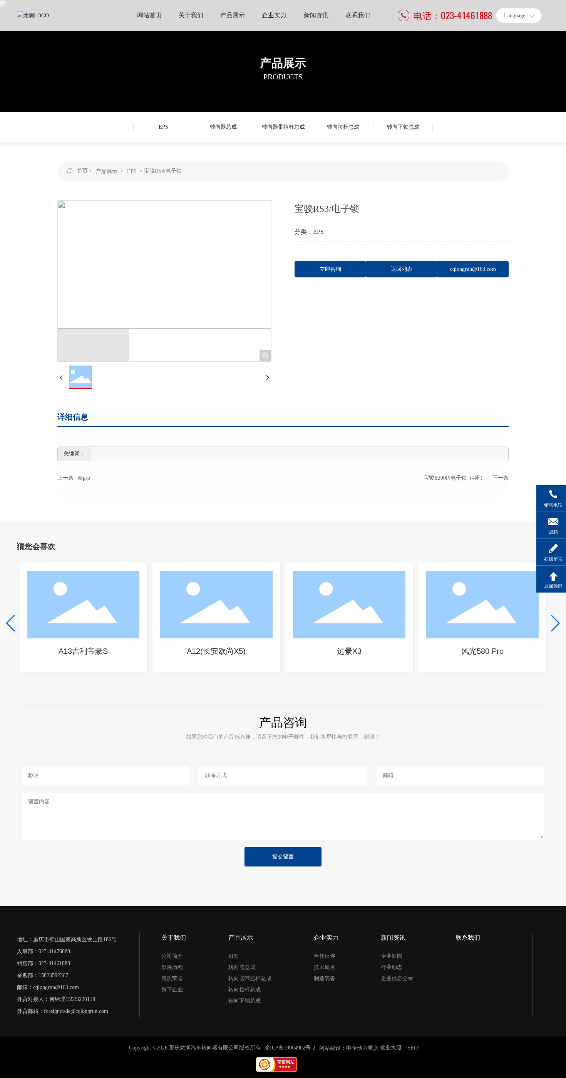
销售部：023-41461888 (43, 963)
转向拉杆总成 (343, 127)
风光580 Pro (482, 651)
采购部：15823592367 (42, 975)
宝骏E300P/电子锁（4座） (455, 478)
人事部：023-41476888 (43, 951)
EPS (163, 127)
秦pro (83, 478)
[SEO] (412, 1048)
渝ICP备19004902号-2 (290, 1048)
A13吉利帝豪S (83, 651)
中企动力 (357, 1048)
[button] (10, 623)
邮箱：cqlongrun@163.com (48, 987)
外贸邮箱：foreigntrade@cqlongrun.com (62, 1011)
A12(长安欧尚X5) (216, 651)
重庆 (373, 1048)
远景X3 (349, 651)
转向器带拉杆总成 (283, 127)
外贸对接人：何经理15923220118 (56, 999)
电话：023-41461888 (452, 15)
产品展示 (283, 63)
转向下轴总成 (403, 127)
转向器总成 (223, 127)
